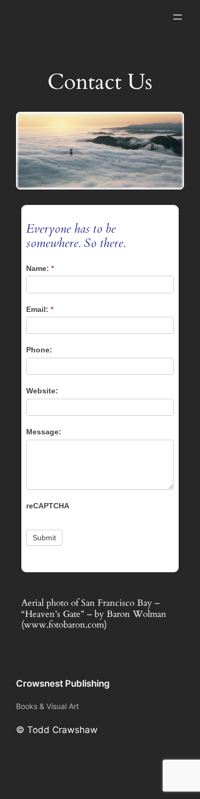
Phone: (39, 349)
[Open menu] (177, 17)
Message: (43, 431)
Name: (40, 268)
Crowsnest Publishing (63, 683)
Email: (39, 309)
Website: (42, 390)
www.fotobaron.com (64, 625)
